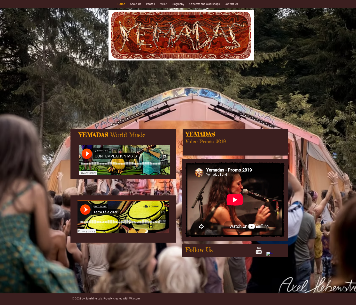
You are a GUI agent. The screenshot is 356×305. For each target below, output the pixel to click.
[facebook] (270, 255)
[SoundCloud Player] (124, 160)
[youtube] (258, 250)
